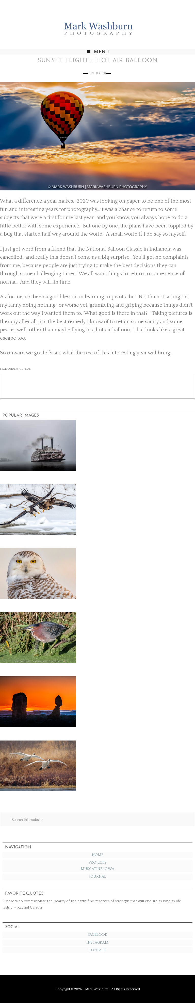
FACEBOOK (97, 934)
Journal (24, 368)
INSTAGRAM (97, 942)
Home (97, 855)
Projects (97, 862)
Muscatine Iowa (97, 869)
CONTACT (97, 950)
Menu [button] (101, 52)
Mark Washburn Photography (97, 27)
